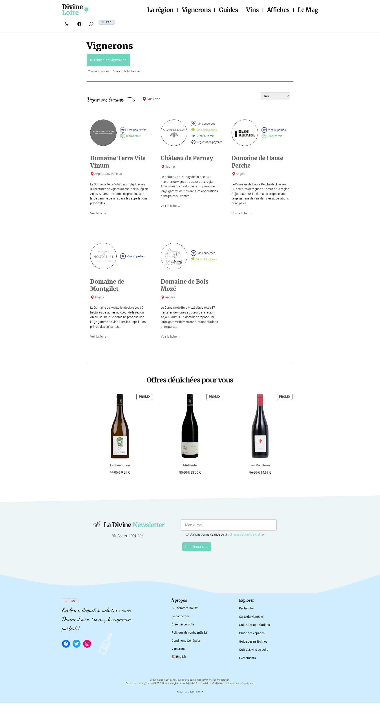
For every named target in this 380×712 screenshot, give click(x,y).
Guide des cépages (252, 633)
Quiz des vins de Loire (253, 650)
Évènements (247, 658)
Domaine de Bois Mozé (184, 285)
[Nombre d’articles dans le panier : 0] (66, 24)
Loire (70, 13)
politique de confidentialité (245, 534)
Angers (99, 174)
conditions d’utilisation (212, 683)
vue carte (154, 99)
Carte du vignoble (251, 617)
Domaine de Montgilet (107, 285)
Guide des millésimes (253, 641)
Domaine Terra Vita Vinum (118, 162)
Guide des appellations (254, 625)
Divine (72, 7)
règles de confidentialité (184, 683)
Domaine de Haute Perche (257, 162)
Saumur (170, 166)
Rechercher (246, 608)
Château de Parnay (187, 158)
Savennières (113, 174)
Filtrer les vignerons (110, 60)
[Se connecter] (79, 24)
